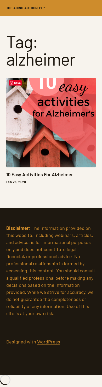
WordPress (48, 341)
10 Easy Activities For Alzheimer (39, 174)
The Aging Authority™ (25, 8)
